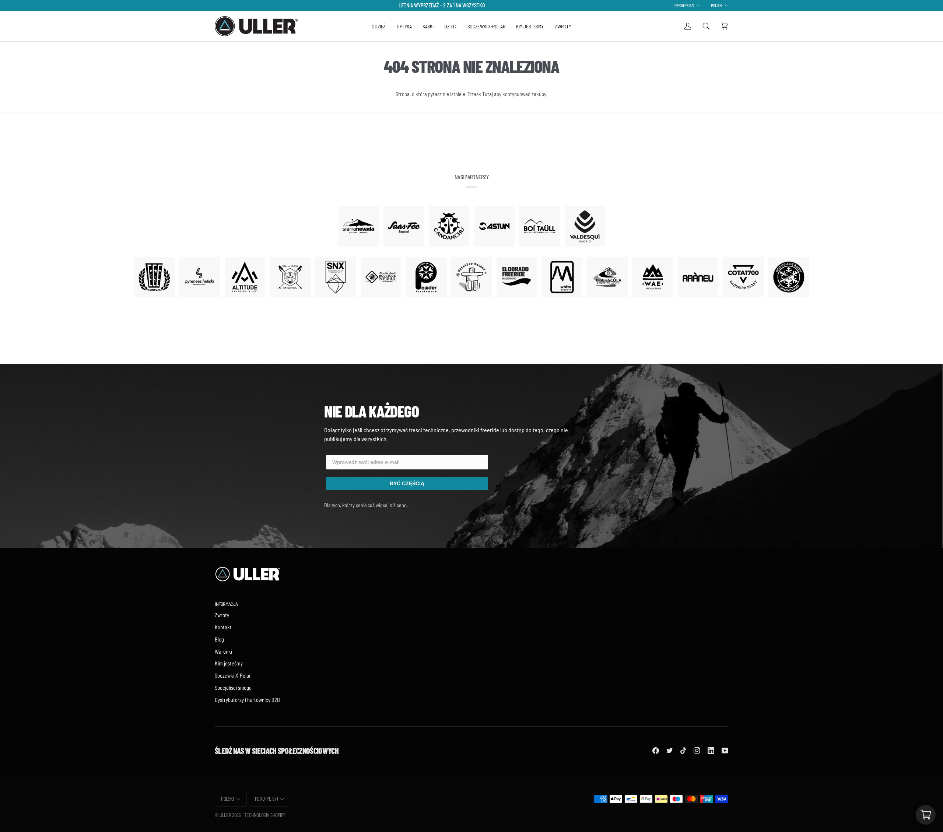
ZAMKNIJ (471, 513)
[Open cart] (926, 815)
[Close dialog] (547, 344)
